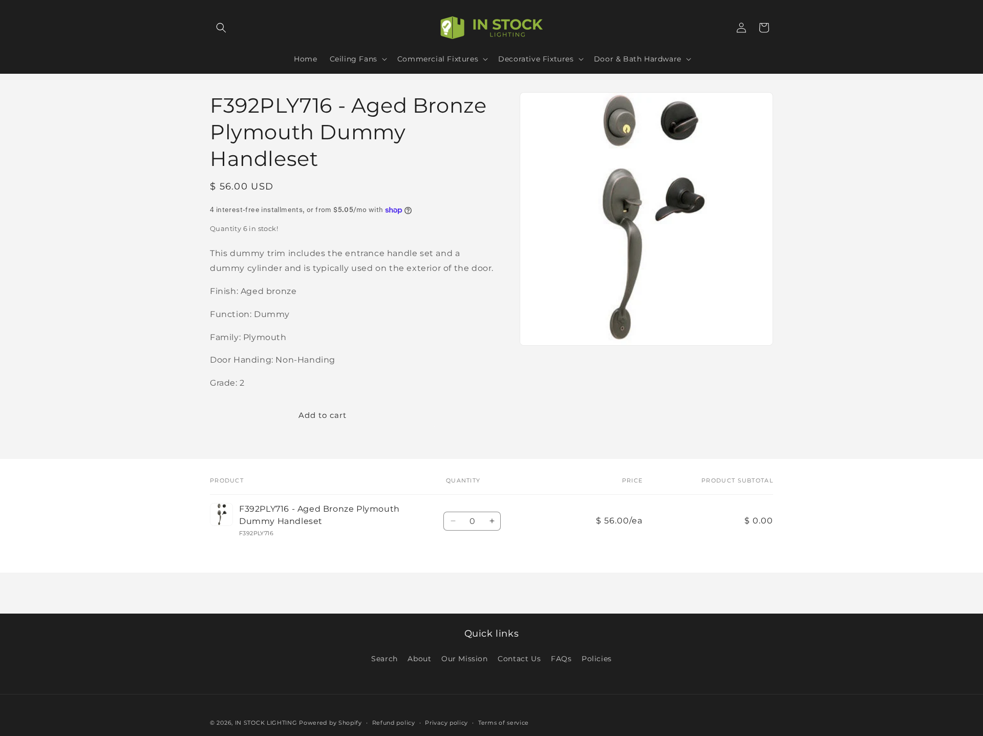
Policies (597, 658)
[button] (221, 27)
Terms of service (503, 722)
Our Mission (464, 658)
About (419, 658)
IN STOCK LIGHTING (266, 722)
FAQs (561, 658)
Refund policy (393, 722)
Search (384, 658)
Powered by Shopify (330, 722)
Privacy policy (446, 722)
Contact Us (519, 658)
